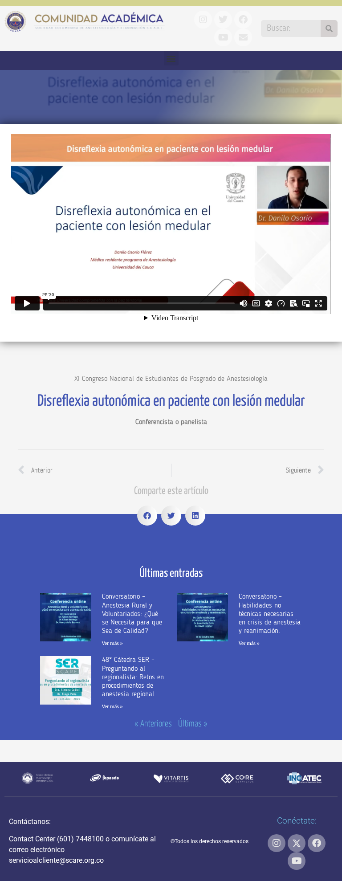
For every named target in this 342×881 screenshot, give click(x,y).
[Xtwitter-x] (296, 843)
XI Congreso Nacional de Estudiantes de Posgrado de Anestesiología (171, 379)
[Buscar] (329, 28)
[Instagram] (276, 843)
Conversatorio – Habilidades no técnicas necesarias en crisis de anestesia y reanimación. (270, 614)
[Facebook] (317, 843)
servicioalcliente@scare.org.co (56, 860)
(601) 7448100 (80, 839)
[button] (171, 58)
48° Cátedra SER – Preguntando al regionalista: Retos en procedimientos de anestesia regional (133, 677)
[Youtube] (296, 861)
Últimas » (193, 724)
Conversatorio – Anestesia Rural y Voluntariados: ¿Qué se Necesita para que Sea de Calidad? (132, 614)
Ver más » (112, 643)
